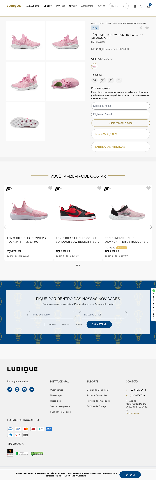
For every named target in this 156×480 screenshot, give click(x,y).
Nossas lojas (56, 395)
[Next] (151, 227)
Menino (52, 324)
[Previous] (4, 227)
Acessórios (87, 6)
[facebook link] (9, 389)
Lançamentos (32, 6)
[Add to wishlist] (147, 28)
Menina (65, 324)
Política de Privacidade (76, 476)
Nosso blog (55, 401)
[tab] (77, 265)
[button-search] (124, 6)
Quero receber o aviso (121, 123)
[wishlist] (141, 6)
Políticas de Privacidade (98, 401)
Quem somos (56, 390)
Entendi (130, 474)
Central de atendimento (98, 390)
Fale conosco (132, 413)
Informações (105, 134)
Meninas (48, 6)
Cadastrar (99, 324)
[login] (135, 6)
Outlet (101, 6)
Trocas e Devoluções (97, 395)
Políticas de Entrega (96, 406)
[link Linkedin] (31, 389)
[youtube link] (24, 389)
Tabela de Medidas (109, 146)
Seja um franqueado (60, 406)
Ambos (79, 324)
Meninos (60, 6)
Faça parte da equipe (60, 412)
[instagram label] (17, 389)
